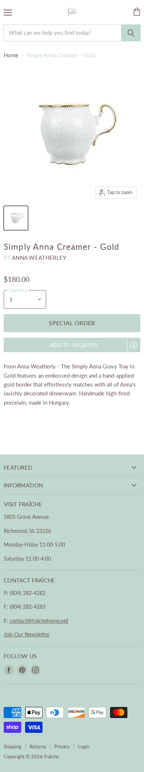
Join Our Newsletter (26, 634)
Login (83, 746)
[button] (72, 345)
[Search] (131, 32)
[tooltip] (133, 344)
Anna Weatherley (39, 257)
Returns (38, 746)
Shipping (12, 746)
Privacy (62, 746)
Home (11, 55)
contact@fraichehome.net (39, 621)
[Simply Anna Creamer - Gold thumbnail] (16, 218)
